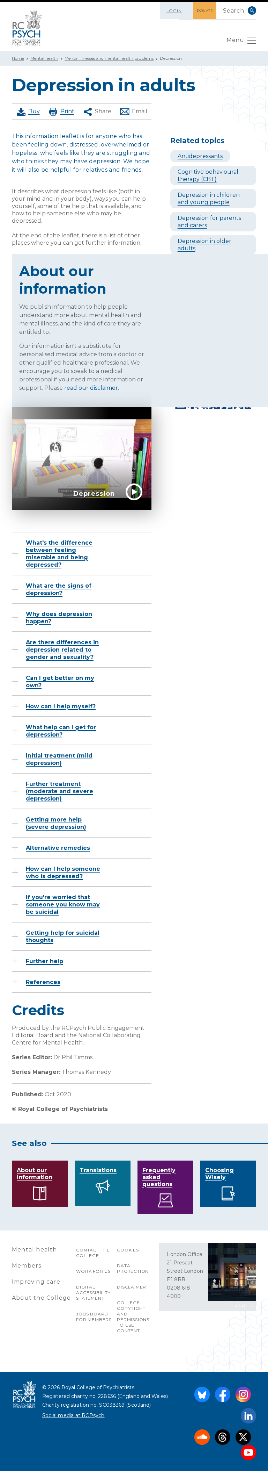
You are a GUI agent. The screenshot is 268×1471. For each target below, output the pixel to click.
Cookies (128, 1250)
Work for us (93, 1271)
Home (18, 58)
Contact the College (93, 1252)
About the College (41, 1297)
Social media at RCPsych (73, 1415)
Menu (235, 40)
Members (26, 1265)
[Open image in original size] (27, 27)
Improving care (36, 1281)
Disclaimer (131, 1287)
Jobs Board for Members (94, 1316)
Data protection (133, 1268)
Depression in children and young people (209, 199)
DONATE (205, 10)
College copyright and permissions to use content (133, 1316)
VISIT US (244, 1305)
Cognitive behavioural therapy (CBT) (208, 175)
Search (252, 10)
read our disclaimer (91, 388)
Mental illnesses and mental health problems (109, 58)
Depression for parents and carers (209, 222)
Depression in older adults (204, 245)
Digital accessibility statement (93, 1292)
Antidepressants (200, 156)
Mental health (44, 58)
